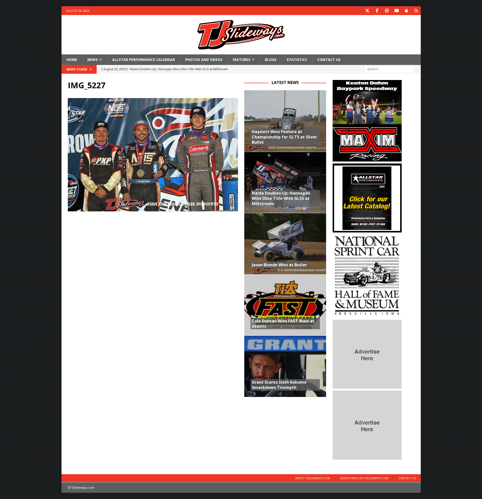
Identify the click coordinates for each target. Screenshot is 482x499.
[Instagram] (387, 10)
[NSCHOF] (367, 314)
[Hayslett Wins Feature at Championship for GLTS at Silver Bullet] (285, 121)
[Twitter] (367, 10)
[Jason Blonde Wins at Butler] (285, 243)
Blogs (270, 59)
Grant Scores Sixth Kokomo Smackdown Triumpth (279, 384)
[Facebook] (377, 10)
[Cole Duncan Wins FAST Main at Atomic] (285, 305)
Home (72, 59)
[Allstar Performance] (367, 229)
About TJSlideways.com (312, 478)
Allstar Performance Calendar (143, 59)
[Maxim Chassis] (367, 158)
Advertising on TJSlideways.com (364, 478)
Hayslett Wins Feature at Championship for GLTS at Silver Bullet (284, 137)
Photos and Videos (203, 59)
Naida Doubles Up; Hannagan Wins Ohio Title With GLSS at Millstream (281, 198)
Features (241, 59)
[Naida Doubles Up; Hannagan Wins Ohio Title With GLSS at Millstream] (285, 182)
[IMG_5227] (153, 208)
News (92, 59)
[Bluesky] (416, 10)
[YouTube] (396, 10)
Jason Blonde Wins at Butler (279, 265)
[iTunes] (406, 10)
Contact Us (328, 59)
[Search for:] (389, 69)
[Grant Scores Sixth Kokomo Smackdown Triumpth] (285, 366)
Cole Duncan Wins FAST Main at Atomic (283, 323)
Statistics (297, 59)
